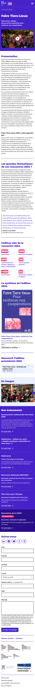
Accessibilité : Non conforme (10, 683)
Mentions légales (6, 680)
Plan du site (5, 678)
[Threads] (24, 541)
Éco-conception (6, 685)
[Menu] (32, 3)
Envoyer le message (10, 630)
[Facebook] (19, 541)
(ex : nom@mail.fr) (12, 582)
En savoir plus (6, 431)
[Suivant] (33, 393)
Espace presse (7, 638)
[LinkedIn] (3, 541)
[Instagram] (9, 541)
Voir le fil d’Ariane (7, 9)
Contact (19, 638)
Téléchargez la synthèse (9, 347)
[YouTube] (14, 541)
